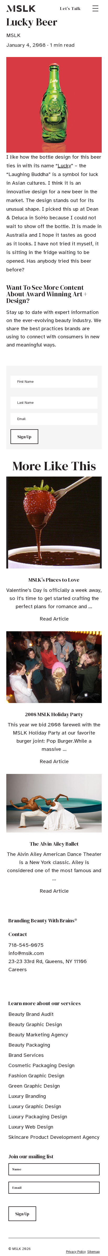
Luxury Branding (27, 1096)
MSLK (21, 8)
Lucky (64, 165)
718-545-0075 (26, 945)
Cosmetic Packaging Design (41, 1065)
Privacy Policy (76, 1252)
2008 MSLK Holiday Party (54, 714)
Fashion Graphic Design (36, 1075)
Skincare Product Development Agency (53, 1137)
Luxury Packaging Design (37, 1116)
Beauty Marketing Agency (38, 1034)
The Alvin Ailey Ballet (54, 843)
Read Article (54, 619)
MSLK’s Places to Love (54, 579)
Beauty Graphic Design (35, 1024)
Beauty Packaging (29, 1045)
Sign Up (24, 437)
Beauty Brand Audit (30, 1014)
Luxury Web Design (30, 1127)
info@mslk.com (26, 953)
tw (19, 985)
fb (10, 985)
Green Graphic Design (34, 1086)
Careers (17, 969)
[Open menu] (95, 8)
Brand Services (26, 1055)
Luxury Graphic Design (34, 1106)
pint (27, 985)
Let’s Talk (70, 8)
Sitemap (93, 1252)
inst (35, 985)
